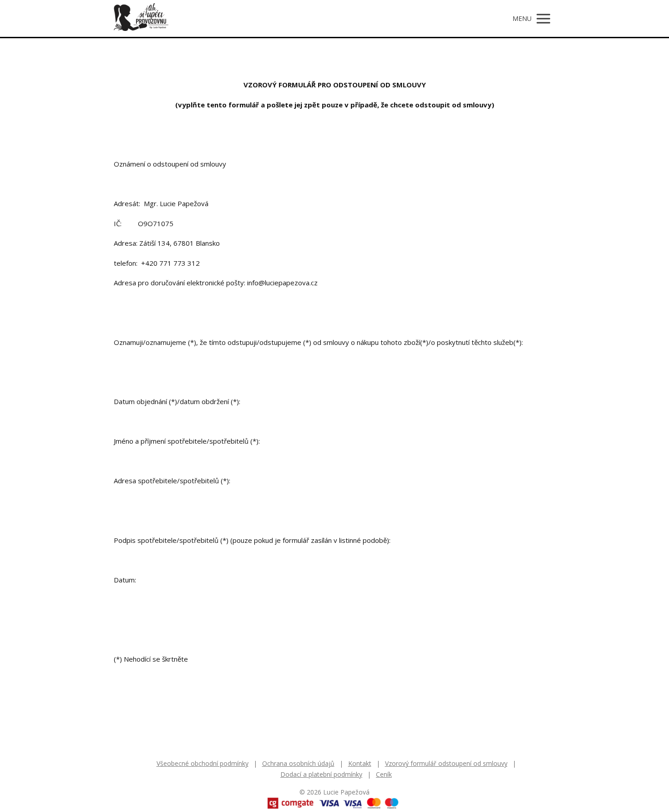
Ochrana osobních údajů (298, 763)
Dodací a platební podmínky (321, 774)
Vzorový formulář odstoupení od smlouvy (446, 763)
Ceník (384, 774)
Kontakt (359, 763)
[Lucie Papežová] (141, 18)
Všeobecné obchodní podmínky (202, 763)
